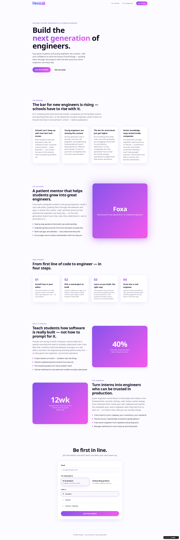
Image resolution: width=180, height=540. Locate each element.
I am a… (64, 489)
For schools (115, 3)
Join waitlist (142, 3)
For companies (128, 3)
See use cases (60, 70)
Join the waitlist (41, 70)
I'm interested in (67, 476)
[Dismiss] (177, 537)
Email (63, 465)
